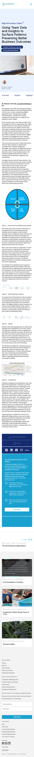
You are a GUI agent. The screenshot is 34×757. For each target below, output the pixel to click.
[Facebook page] (3, 743)
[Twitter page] (6, 743)
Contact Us (5, 750)
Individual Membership (9, 734)
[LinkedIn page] (9, 743)
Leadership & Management (10, 679)
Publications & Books (8, 673)
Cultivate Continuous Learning (12, 47)
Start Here (5, 727)
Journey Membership (8, 729)
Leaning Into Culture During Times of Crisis (16, 613)
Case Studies (6, 668)
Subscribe (17, 717)
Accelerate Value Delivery (11, 50)
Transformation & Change (10, 682)
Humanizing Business (8, 687)
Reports (4, 665)
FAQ (3, 724)
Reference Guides (7, 670)
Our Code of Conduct (8, 736)
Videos (4, 663)
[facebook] (16, 450)
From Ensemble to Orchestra (13, 582)
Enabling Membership (8, 731)
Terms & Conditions (12, 754)
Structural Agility (9, 644)
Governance (5, 684)
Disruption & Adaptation (9, 689)
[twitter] (6, 450)
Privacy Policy (22, 754)
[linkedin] (11, 450)
